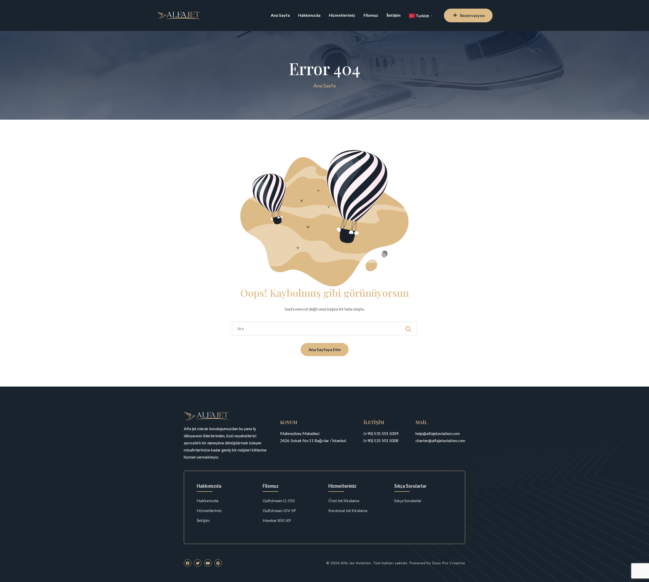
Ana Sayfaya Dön (325, 349)
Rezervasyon (472, 15)
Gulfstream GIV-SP (279, 510)
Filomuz (371, 15)
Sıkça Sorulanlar (408, 500)
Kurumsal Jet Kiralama (347, 510)
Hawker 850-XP (277, 520)
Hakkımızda (309, 15)
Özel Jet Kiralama (343, 500)
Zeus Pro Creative (448, 563)
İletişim (394, 15)
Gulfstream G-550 (279, 500)
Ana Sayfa (280, 15)
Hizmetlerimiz (342, 15)
